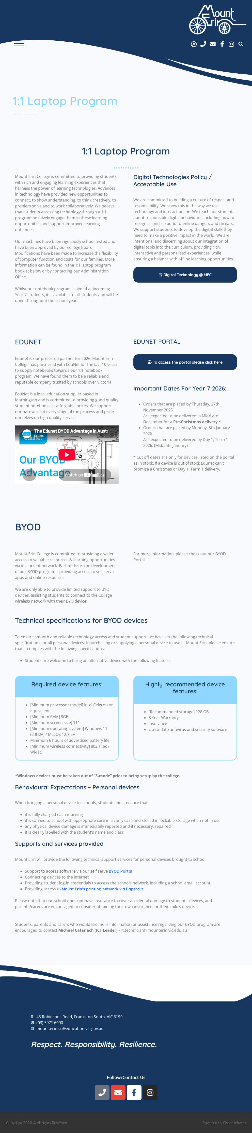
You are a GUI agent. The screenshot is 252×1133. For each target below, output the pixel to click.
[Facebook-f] (222, 44)
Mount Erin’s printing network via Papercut (102, 888)
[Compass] (193, 44)
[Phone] (203, 44)
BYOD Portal (120, 871)
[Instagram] (231, 44)
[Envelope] (212, 44)
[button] (19, 44)
